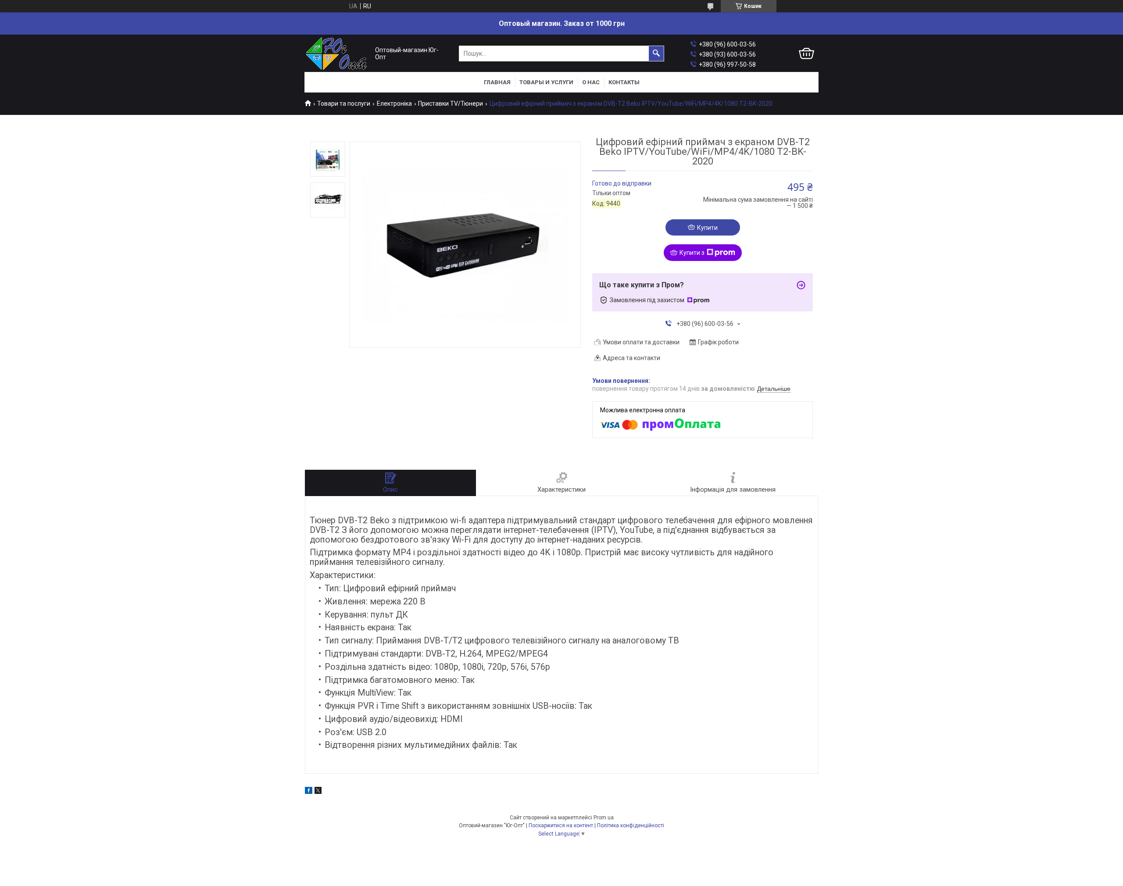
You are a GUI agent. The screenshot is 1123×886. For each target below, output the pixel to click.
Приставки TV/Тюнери (450, 103)
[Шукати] (656, 53)
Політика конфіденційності (630, 825)
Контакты (624, 82)
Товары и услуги (546, 82)
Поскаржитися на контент (561, 825)
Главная (497, 82)
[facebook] (308, 791)
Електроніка (394, 103)
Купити (707, 227)
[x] (318, 791)
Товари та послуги (343, 103)
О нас (591, 82)
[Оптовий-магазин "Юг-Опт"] (338, 53)
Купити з (692, 252)
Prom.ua (604, 818)
